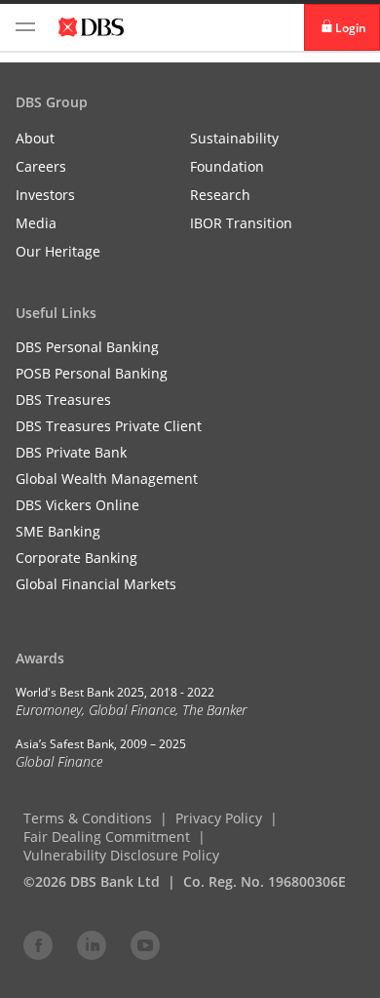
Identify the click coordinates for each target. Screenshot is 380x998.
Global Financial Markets (96, 584)
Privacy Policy (218, 818)
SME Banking (58, 531)
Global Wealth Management (107, 478)
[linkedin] (91, 944)
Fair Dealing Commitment (106, 836)
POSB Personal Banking (92, 373)
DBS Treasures (63, 399)
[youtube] (145, 944)
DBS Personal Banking (87, 347)
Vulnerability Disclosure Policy (121, 855)
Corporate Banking (76, 557)
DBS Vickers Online (77, 505)
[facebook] (38, 944)
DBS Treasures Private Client (109, 426)
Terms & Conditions (87, 818)
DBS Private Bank (71, 452)
